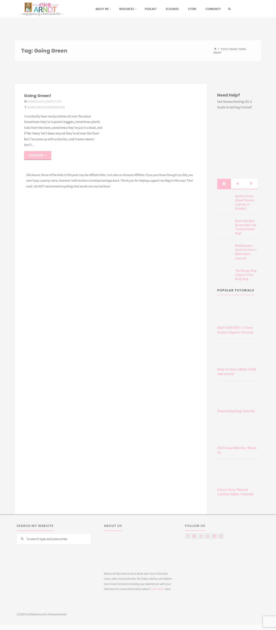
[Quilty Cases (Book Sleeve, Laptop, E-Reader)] (224, 200)
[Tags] (251, 184)
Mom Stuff (54, 101)
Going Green (35, 107)
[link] (229, 9)
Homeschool (36, 101)
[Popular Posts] (237, 184)
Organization (55, 107)
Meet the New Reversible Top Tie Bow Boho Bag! (245, 227)
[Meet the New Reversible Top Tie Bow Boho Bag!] (224, 225)
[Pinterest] (201, 536)
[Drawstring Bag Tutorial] (237, 395)
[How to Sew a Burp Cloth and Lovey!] (237, 353)
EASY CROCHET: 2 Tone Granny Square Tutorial (235, 329)
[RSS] (221, 536)
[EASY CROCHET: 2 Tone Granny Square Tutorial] (237, 312)
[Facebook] (187, 536)
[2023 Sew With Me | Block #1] (237, 432)
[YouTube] (207, 536)
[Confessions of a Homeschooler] (41, 9)
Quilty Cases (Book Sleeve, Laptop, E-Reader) (245, 202)
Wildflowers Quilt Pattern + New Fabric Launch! (246, 252)
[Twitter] (214, 536)
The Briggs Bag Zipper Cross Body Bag (246, 275)
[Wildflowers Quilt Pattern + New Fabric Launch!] (224, 250)
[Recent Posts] (224, 184)
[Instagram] (194, 536)
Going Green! (37, 96)
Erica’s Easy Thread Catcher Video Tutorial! (235, 491)
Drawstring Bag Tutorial (236, 411)
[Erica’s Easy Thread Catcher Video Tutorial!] (237, 474)
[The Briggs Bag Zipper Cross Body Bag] (224, 275)
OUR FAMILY (157, 589)
